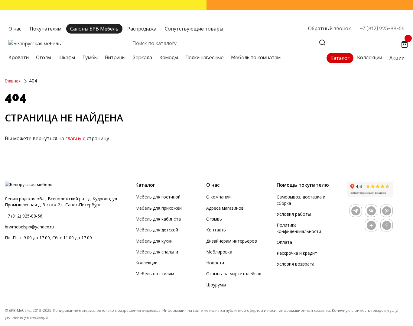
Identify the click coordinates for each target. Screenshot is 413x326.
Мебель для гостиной (157, 197)
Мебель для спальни (156, 252)
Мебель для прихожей (158, 208)
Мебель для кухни (154, 241)
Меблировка (219, 252)
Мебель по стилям (154, 273)
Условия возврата (295, 264)
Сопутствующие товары (194, 28)
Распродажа (141, 28)
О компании (218, 197)
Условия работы (294, 214)
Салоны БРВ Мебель (94, 28)
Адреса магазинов (225, 208)
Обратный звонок (329, 28)
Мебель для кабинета (158, 219)
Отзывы (214, 219)
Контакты (216, 230)
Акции (397, 57)
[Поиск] (322, 42)
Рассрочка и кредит (297, 253)
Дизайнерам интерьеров (231, 241)
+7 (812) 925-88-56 (382, 28)
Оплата (284, 242)
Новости (215, 263)
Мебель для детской (156, 230)
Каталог (340, 58)
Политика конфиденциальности (299, 228)
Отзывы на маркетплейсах (233, 273)
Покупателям (45, 28)
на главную (72, 138)
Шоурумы (216, 285)
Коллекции (146, 263)
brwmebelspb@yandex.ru (29, 227)
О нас (14, 28)
